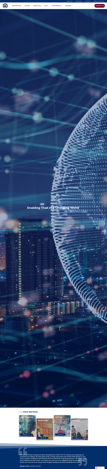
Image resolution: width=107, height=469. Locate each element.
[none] (100, 468)
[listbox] (100, 468)
